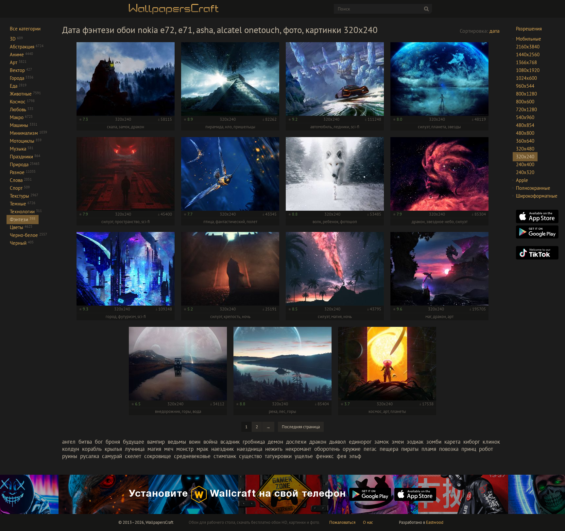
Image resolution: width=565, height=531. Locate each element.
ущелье (304, 456)
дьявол (337, 441)
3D (16, 39)
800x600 (525, 101)
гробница (254, 441)
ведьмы (177, 441)
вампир (156, 441)
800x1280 (526, 94)
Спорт (20, 188)
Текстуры (24, 196)
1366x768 (526, 62)
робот (486, 448)
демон (275, 441)
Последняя (301, 427)
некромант (298, 448)
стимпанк (225, 456)
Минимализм (28, 133)
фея (341, 456)
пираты (410, 448)
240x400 (525, 164)
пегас (370, 448)
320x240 (525, 156)
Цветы (21, 227)
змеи (398, 441)
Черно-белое (28, 235)
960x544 (525, 86)
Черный (22, 243)
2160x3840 (527, 47)
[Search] (426, 9)
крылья (113, 448)
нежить (273, 448)
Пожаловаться (342, 522)
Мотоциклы (26, 141)
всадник (230, 441)
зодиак (415, 441)
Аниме (21, 54)
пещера (389, 448)
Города (21, 78)
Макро (21, 117)
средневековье (192, 456)
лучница (135, 448)
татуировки (278, 456)
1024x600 (526, 78)
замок (381, 441)
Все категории (25, 29)
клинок (491, 441)
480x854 (525, 125)
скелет (133, 456)
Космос (22, 101)
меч (168, 448)
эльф (355, 456)
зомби (433, 441)
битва (85, 441)
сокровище (157, 456)
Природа (25, 164)
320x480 (525, 149)
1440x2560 (527, 54)
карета (452, 441)
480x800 (525, 133)
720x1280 (526, 109)
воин (194, 441)
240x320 (525, 172)
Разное (23, 172)
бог (99, 441)
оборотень (327, 448)
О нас (368, 522)
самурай (112, 456)
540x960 (525, 117)
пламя (428, 448)
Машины (23, 125)
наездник (222, 448)
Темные (22, 204)
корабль (92, 448)
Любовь (21, 109)
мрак (202, 448)
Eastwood (434, 522)
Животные (25, 94)
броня (113, 441)
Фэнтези (22, 219)
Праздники (25, 156)
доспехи (296, 441)
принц (468, 448)
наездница (249, 448)
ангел (69, 441)
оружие (352, 448)
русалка (89, 456)
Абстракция (26, 47)
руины (69, 456)
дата (494, 30)
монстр (185, 448)
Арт (18, 62)
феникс (325, 456)
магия (154, 448)
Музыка (21, 149)
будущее (133, 441)
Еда (18, 86)
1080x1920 (527, 70)
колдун (70, 448)
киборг (471, 441)
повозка (448, 448)
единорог (360, 441)
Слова (21, 180)
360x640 (525, 141)
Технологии (26, 211)
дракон (317, 441)
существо (250, 456)
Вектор (21, 70)
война (210, 441)
